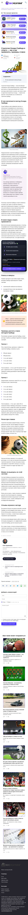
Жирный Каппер (10, 31)
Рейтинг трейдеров (5, 890)
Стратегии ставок (12, 71)
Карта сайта (3, 878)
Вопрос (9, 602)
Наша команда (4, 881)
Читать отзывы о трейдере (14, 268)
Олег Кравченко (6, 56)
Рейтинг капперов (5, 888)
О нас (2, 876)
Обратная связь (4, 880)
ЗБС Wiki (6, 8)
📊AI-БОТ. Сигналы (10, 18)
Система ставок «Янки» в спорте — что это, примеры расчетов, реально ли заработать (13, 656)
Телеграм (23, 18)
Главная (2, 8)
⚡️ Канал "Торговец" (11, 24)
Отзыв (4, 602)
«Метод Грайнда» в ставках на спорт (12, 736)
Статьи (2, 892)
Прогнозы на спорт (10, 41)
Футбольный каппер (11, 36)
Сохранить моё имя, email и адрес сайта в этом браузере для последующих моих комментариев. (14, 620)
